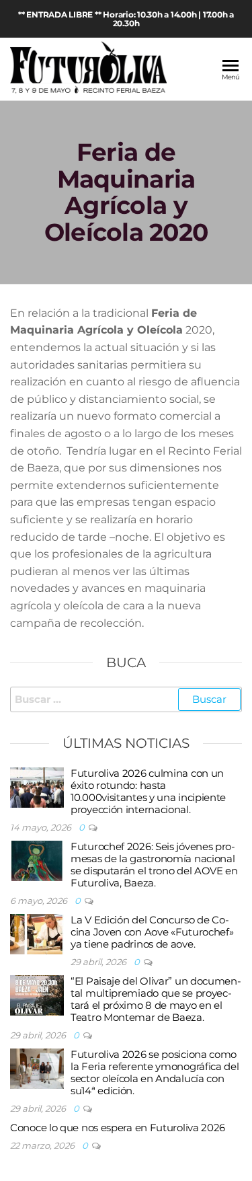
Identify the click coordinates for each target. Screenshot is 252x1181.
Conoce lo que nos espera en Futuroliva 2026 (117, 1127)
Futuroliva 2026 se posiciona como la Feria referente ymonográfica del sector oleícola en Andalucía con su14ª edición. (155, 1072)
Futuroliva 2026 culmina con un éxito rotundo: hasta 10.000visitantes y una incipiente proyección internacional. (148, 791)
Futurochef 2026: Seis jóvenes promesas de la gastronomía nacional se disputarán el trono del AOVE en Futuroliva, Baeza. (154, 864)
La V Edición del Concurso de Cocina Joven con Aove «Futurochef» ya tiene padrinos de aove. (152, 931)
